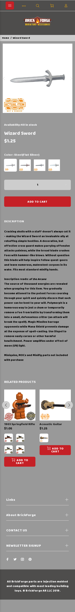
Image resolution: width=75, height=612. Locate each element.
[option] (37, 78)
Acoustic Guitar (51, 424)
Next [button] (71, 78)
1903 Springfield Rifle (19, 424)
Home (5, 38)
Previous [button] (4, 78)
